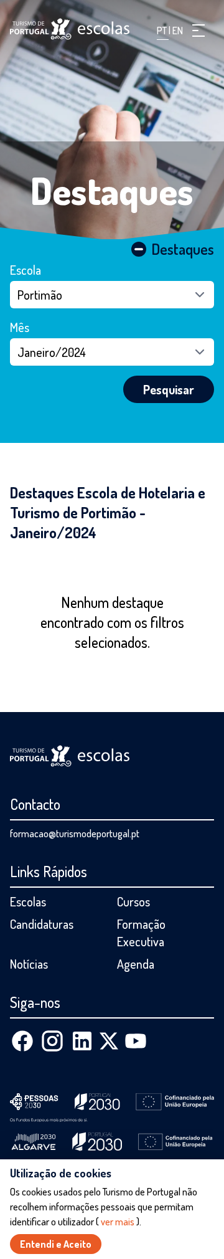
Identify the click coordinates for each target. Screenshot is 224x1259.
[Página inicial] (69, 29)
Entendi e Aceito (55, 1244)
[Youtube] (135, 1041)
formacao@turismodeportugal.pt (74, 833)
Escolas (28, 901)
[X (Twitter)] (109, 1041)
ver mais (117, 1221)
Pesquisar (168, 389)
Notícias (29, 964)
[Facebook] (22, 1041)
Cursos (133, 901)
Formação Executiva (141, 932)
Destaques (112, 190)
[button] (198, 30)
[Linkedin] (82, 1041)
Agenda (135, 964)
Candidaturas (41, 924)
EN (177, 30)
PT (163, 30)
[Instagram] (52, 1041)
